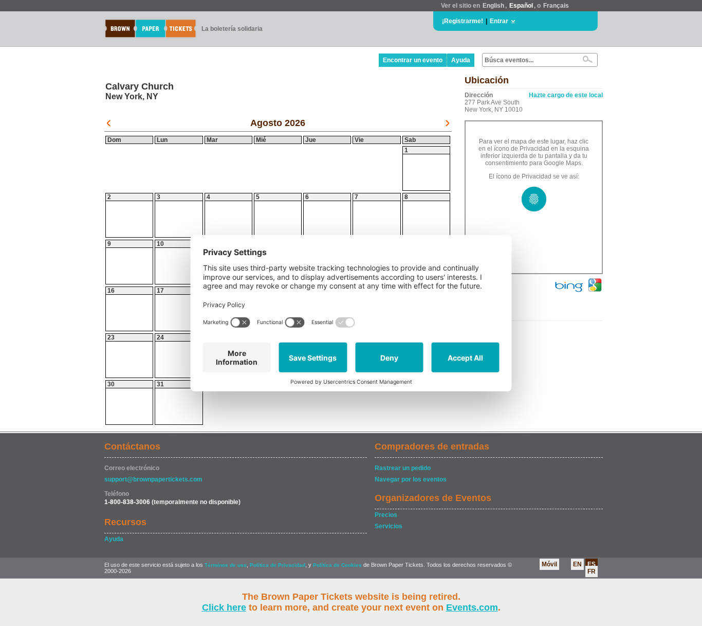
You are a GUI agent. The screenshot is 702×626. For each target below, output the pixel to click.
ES (591, 564)
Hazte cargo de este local (566, 95)
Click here (224, 607)
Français (556, 5)
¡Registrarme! (462, 21)
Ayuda (460, 60)
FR (591, 571)
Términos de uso (226, 565)
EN (577, 564)
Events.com (472, 607)
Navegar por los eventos (411, 479)
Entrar (499, 21)
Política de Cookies (337, 565)
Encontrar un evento (412, 60)
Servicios (388, 526)
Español (521, 5)
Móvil (549, 564)
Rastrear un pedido (403, 468)
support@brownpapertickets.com (153, 479)
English (493, 5)
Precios (386, 514)
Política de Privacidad (277, 565)
